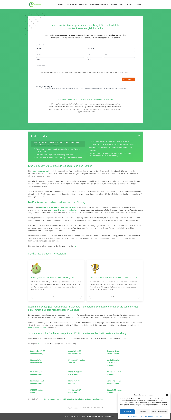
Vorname (39, 48)
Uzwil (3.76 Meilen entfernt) (114, 373)
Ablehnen (143, 411)
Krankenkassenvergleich (40, 171)
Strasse (39, 54)
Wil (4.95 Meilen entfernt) (36, 391)
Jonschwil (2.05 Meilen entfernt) (74, 352)
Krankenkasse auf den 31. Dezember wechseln (57, 207)
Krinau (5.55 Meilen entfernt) (114, 391)
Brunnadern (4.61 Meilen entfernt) (37, 382)
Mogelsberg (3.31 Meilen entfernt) (75, 373)
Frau (40, 45)
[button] (167, 395)
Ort (106, 54)
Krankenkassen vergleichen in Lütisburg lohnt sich (54, 155)
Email (89, 60)
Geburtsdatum (41, 65)
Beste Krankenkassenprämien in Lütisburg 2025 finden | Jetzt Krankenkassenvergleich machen (56, 144)
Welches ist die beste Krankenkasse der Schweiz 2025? (113, 145)
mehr (40, 344)
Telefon (39, 60)
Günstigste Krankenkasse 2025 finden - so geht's (111, 141)
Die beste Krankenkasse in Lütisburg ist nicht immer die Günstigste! (111, 149)
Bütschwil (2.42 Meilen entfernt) (36, 361)
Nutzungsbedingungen (44, 86)
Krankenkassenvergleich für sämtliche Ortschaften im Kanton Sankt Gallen (73, 399)
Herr (47, 45)
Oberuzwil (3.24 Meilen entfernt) (36, 373)
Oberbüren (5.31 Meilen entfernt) (74, 391)
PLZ (89, 54)
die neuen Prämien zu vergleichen (63, 210)
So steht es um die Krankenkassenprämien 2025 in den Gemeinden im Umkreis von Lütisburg (110, 154)
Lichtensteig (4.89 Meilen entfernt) (114, 382)
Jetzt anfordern (128, 79)
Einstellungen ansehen (159, 411)
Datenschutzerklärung (147, 416)
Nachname (91, 48)
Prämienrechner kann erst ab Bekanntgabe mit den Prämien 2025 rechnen (58, 150)
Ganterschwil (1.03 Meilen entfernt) (37, 352)
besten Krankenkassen (37, 328)
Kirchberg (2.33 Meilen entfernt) (113, 352)
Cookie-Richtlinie (133, 416)
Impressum (159, 416)
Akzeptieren (127, 411)
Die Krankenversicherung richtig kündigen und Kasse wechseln (59, 158)
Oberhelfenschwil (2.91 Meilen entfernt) (113, 363)
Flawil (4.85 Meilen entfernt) (76, 382)
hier (75, 246)
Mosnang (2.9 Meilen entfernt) (76, 361)
